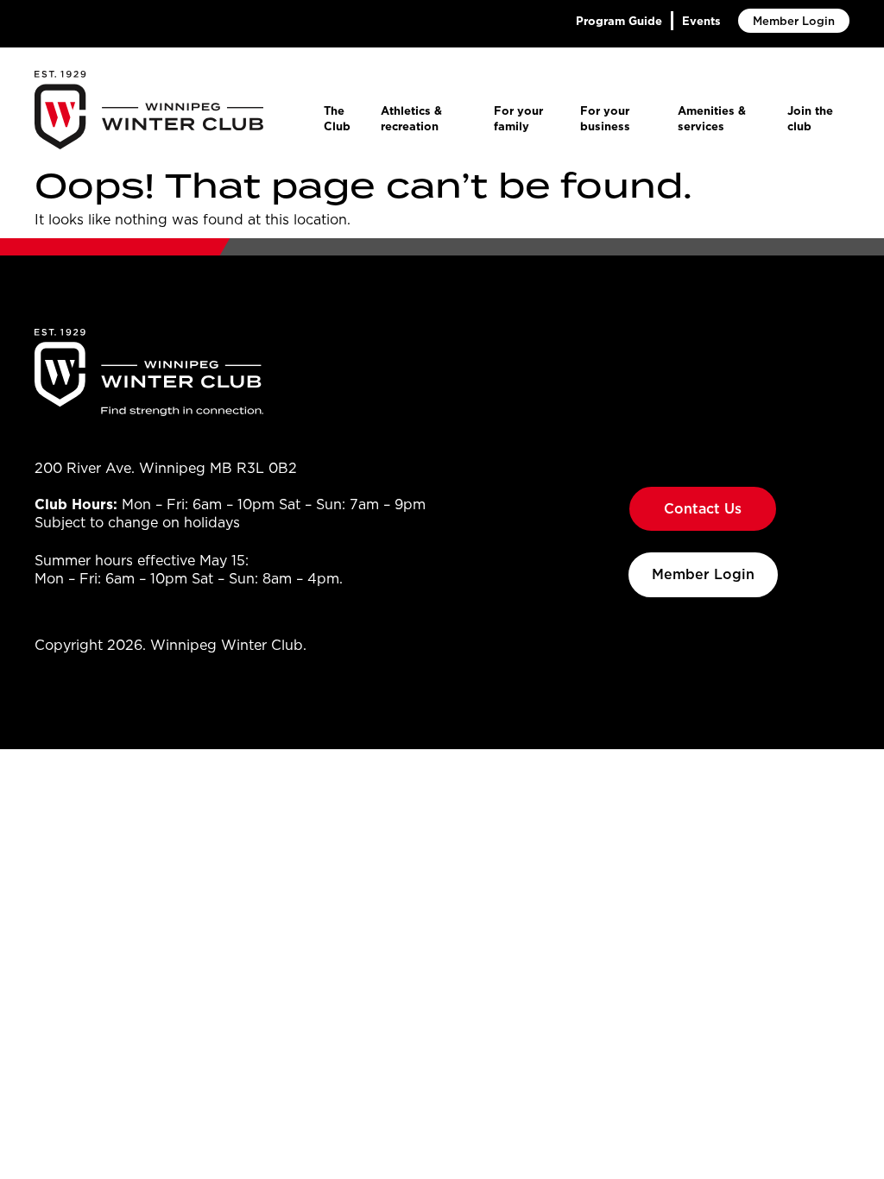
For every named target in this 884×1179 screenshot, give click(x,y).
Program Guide (619, 20)
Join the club (810, 118)
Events (701, 20)
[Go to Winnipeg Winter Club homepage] (149, 110)
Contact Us (703, 508)
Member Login (794, 20)
